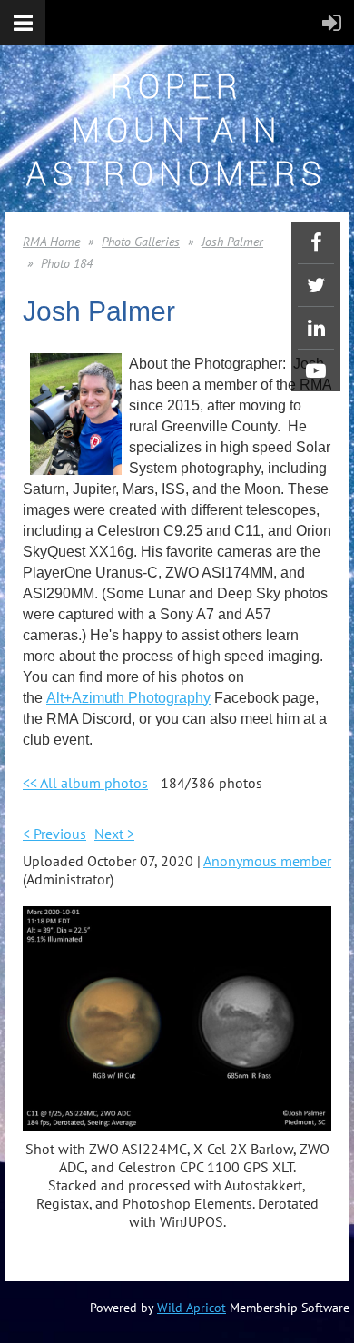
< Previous (54, 834)
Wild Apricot (191, 1307)
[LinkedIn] (316, 328)
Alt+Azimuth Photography (128, 698)
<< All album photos (85, 783)
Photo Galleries (141, 241)
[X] (316, 285)
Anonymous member (267, 861)
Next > (114, 834)
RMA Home (51, 241)
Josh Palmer (232, 241)
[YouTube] (316, 370)
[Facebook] (316, 242)
